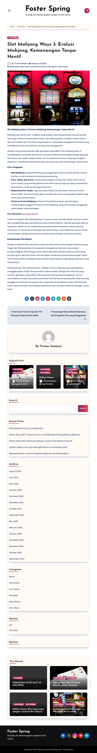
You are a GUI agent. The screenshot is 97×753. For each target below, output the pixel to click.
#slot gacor (52, 67)
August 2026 (15, 471)
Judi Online (13, 38)
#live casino (25, 67)
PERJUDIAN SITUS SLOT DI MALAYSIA (26, 428)
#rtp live (34, 67)
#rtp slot (42, 67)
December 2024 (16, 540)
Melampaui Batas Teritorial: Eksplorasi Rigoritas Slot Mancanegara (39, 453)
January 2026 (15, 490)
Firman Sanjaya (21, 64)
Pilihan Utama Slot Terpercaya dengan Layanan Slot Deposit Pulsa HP (40, 441)
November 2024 (16, 546)
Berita (12, 577)
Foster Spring (47, 9)
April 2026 (14, 484)
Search (13, 400)
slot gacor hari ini (30, 214)
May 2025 (13, 521)
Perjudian (13, 595)
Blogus (56, 749)
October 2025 (15, 509)
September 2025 (16, 515)
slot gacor (13, 630)
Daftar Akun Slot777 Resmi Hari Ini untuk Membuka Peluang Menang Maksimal (44, 435)
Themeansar (67, 749)
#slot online (63, 67)
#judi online (14, 67)
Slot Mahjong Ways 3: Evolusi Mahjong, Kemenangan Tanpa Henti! (41, 50)
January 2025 (15, 534)
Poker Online (14, 602)
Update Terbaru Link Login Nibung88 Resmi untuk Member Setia (38, 447)
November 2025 (16, 502)
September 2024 (16, 559)
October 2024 (15, 552)
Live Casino (14, 589)
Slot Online (17, 373)
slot (10, 625)
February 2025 (15, 527)
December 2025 (16, 496)
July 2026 (13, 477)
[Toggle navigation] (9, 10)
